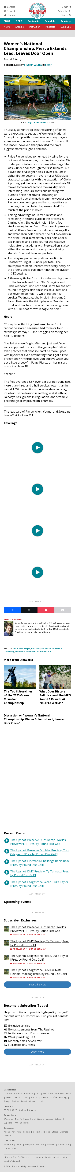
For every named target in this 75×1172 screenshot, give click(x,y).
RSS (14, 1148)
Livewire (41, 1101)
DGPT (19, 21)
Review (15, 1101)
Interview (59, 1093)
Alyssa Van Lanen (37, 122)
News (7, 26)
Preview (44, 1097)
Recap (48, 65)
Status (55, 1131)
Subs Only (66, 26)
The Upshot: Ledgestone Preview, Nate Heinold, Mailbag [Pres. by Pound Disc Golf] (38, 972)
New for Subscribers (25, 1119)
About (7, 1131)
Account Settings (54, 1119)
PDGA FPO (18, 648)
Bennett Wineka (33, 65)
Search (65, 15)
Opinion (17, 1097)
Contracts (33, 21)
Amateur (33, 1110)
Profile (53, 1097)
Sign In (65, 6)
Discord (10, 11)
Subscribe (63, 11)
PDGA (7, 21)
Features (8, 1093)
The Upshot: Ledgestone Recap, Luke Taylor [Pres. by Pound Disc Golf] (39, 884)
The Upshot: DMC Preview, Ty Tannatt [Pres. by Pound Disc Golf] (39, 873)
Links (68, 1093)
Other (25, 1097)
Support (8, 1122)
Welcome (8, 1119)
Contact (10, 6)
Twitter (19, 1144)
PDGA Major (37, 648)
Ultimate (10, 15)
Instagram (29, 1144)
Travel (24, 1101)
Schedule (50, 21)
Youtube (40, 1144)
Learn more (37, 1051)
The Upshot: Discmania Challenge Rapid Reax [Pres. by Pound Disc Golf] (39, 863)
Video (32, 1101)
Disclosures (38, 1131)
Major (27, 648)
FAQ (16, 1122)
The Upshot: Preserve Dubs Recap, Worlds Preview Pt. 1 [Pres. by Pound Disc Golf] (38, 842)
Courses (18, 1093)
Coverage (28, 1093)
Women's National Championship (33, 651)
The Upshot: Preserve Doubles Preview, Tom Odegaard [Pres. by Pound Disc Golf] (39, 852)
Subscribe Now (37, 984)
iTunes (7, 1148)
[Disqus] (37, 775)
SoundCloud (63, 1144)
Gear (38, 1093)
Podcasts (50, 26)
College (22, 1110)
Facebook (8, 1144)
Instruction (34, 26)
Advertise (16, 1131)
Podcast (34, 1097)
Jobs (48, 1131)
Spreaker (51, 1144)
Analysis (19, 26)
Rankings (66, 21)
